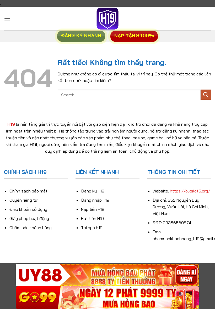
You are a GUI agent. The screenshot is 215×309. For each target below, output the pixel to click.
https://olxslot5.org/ (190, 191)
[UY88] (107, 275)
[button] (7, 18)
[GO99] (107, 297)
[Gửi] (206, 95)
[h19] (107, 18)
